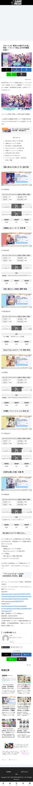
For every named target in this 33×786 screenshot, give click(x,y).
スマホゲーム (6, 647)
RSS (16, 774)
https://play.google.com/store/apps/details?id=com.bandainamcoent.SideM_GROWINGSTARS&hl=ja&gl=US (16, 608)
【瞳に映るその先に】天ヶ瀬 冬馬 (14, 141)
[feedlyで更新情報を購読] (11, 642)
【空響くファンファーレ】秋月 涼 (14, 150)
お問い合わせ (24, 771)
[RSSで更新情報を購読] (13, 642)
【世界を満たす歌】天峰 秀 (12, 153)
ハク (11, 635)
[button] (21, 74)
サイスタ (20, 647)
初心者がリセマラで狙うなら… (13, 155)
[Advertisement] (16, 23)
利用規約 (8, 771)
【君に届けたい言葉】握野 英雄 (13, 145)
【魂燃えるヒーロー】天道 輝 (13, 143)
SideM (13, 647)
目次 (14, 137)
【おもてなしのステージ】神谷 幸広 (14, 148)
